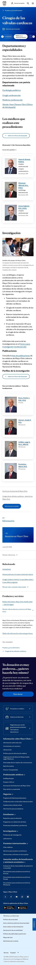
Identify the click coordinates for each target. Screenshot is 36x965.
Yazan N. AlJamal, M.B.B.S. (24, 160)
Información (7, 36)
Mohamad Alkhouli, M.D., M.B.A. (23, 185)
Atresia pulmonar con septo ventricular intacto (17, 574)
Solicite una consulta (12, 506)
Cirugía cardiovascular (11, 95)
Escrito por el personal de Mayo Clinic (14, 491)
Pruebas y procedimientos (13, 10)
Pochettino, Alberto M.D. (22, 465)
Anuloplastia (6, 569)
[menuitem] (7, 36)
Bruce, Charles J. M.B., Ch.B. (24, 399)
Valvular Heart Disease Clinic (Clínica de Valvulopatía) (17, 105)
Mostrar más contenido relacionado (14, 587)
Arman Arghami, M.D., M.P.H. (24, 207)
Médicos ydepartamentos (21, 36)
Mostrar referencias (8, 555)
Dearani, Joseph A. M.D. (24, 421)
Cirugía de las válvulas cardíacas (15, 651)
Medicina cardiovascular (12, 100)
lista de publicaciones (21, 355)
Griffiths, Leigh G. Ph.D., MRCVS (24, 443)
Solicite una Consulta (13, 29)
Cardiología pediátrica (11, 90)
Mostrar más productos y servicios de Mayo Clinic (16, 610)
